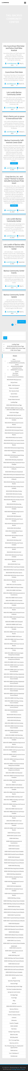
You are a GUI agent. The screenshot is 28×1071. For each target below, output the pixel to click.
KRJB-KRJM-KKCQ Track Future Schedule (14, 567)
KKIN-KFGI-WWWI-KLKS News (14, 590)
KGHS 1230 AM (14, 1026)
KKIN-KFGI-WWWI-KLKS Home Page (15, 348)
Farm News (15, 373)
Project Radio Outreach (14, 399)
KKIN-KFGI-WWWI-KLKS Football (14, 600)
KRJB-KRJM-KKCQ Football (14, 415)
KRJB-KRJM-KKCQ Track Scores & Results (14, 569)
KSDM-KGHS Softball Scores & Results (14, 937)
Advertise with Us (14, 1043)
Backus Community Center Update (14, 295)
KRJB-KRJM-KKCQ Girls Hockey (14, 494)
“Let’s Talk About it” (14, 1053)
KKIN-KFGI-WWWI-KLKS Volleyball (14, 621)
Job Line (14, 1003)
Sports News (14, 393)
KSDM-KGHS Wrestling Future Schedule (14, 868)
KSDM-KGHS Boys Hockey (14, 898)
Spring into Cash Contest (14, 992)
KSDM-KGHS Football (14, 848)
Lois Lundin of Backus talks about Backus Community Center (14, 246)
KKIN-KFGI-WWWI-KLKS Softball (14, 785)
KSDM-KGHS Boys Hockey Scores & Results (14, 903)
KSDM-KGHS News (14, 838)
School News (15, 375)
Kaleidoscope (14, 1056)
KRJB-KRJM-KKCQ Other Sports (14, 572)
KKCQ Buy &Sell (14, 1037)
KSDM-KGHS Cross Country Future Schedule (14, 943)
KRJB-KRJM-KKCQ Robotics (14, 717)
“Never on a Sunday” (14, 388)
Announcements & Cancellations (15, 377)
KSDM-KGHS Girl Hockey (14, 906)
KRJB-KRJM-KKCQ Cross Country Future (14, 440)
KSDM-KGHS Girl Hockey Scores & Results (14, 912)
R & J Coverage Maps (14, 1040)
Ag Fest (14, 978)
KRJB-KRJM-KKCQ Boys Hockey (14, 491)
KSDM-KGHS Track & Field (14, 915)
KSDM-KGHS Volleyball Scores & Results (14, 862)
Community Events (15, 361)
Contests (14, 1017)
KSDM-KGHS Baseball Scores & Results (14, 929)
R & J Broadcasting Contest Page (14, 986)
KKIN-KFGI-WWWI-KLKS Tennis (14, 624)
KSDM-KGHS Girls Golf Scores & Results (14, 969)
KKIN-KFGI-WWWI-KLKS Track (14, 820)
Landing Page (15, 344)
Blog (14, 1000)
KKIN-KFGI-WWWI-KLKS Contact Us (15, 409)
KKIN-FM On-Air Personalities (14, 584)
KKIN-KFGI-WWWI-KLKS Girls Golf (14, 808)
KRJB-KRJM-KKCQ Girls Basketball (14, 471)
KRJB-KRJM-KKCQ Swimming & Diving (14, 448)
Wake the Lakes (14, 1034)
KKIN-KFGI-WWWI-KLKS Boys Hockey (14, 698)
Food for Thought (14, 1023)
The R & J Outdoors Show (14, 1014)
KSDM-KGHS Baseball (14, 923)
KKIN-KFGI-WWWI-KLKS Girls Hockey (14, 723)
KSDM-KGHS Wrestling (14, 865)
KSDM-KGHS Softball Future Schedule (14, 935)
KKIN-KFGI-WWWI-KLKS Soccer (14, 636)
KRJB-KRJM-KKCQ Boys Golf (14, 540)
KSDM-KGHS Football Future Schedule (14, 851)
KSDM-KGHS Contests (14, 845)
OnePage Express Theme (18, 1069)
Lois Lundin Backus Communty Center (14, 93)
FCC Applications (14, 396)
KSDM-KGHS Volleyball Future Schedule (14, 860)
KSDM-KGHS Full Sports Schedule (14, 972)
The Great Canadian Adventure (14, 989)
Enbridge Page (14, 995)
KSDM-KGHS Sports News (14, 832)
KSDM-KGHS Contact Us (15, 948)
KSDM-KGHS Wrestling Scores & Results (14, 871)
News (14, 359)
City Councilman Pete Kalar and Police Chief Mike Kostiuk (14, 48)
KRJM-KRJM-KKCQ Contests (14, 714)
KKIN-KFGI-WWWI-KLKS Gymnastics (14, 747)
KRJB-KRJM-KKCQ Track (14, 564)
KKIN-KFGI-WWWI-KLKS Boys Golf (14, 796)
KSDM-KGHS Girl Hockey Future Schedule (14, 909)
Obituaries (14, 1020)
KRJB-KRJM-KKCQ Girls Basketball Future (14, 474)
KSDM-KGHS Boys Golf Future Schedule (14, 958)
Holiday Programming (14, 1031)
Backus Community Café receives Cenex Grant (14, 141)
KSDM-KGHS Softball (14, 932)
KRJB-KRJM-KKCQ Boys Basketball (14, 459)
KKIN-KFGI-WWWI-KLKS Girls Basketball (14, 686)
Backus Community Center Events (14, 271)
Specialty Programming (14, 980)
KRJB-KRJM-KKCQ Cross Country (14, 437)
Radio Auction (14, 1050)
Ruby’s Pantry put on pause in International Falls (14, 117)
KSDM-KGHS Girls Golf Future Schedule (14, 966)
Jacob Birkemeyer (12, 63)
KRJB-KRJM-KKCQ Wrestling (14, 504)
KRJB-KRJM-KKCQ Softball (14, 528)
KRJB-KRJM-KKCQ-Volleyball (14, 427)
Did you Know (14, 382)
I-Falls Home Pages (15, 350)
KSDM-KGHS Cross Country (14, 940)
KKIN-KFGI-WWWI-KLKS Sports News (14, 587)
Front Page (14, 997)
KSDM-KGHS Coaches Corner (14, 835)
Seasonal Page (14, 983)
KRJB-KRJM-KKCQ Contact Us (14, 1006)
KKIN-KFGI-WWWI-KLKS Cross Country (14, 662)
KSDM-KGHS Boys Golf (14, 955)
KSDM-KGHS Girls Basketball (14, 886)
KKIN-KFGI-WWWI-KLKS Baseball (14, 773)
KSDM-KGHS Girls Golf (14, 963)
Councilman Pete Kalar (14, 72)
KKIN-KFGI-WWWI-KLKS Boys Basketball (14, 674)
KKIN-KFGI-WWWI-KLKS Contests (14, 597)
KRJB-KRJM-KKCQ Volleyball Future (14, 430)
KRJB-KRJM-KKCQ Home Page (15, 346)
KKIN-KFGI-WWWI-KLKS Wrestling (14, 735)
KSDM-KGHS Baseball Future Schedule (14, 926)
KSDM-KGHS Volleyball (14, 857)
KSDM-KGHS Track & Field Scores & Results (14, 920)
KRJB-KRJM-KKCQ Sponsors (14, 379)
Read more (14, 163)
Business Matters (14, 1009)
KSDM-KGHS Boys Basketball (14, 874)
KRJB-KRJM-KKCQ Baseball (14, 516)
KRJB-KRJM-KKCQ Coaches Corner (14, 975)
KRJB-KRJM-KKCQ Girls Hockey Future (14, 497)
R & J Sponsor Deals (14, 391)
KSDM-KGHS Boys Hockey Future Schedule (14, 901)
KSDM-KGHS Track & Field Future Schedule (14, 918)
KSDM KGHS (14, 946)
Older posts (21, 321)
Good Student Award (14, 1012)
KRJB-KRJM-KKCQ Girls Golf (14, 552)
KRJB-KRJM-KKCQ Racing (14, 720)
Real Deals (14, 1029)
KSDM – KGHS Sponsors (14, 385)
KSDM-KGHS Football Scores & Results (14, 854)
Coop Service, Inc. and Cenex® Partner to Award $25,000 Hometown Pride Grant (14, 179)
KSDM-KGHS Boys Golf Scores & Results (14, 961)
